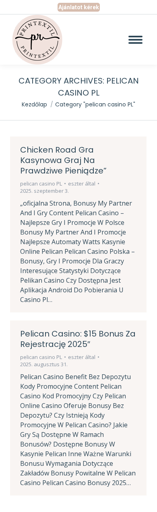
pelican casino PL (41, 183)
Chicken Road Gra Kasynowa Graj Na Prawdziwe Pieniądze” (63, 160)
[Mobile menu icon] (135, 40)
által (81, 183)
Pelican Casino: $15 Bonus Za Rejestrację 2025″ (78, 339)
